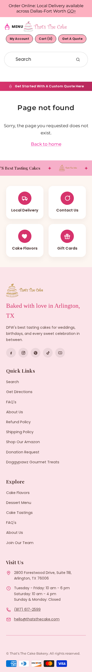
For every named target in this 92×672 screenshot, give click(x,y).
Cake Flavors (18, 492)
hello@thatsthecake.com (37, 619)
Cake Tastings (19, 512)
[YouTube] (60, 353)
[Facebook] (11, 353)
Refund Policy (18, 422)
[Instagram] (23, 353)
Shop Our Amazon (23, 441)
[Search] (78, 59)
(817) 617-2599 (27, 609)
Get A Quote (72, 39)
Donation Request (22, 452)
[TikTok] (48, 353)
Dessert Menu (18, 502)
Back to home (46, 144)
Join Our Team (19, 542)
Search (12, 381)
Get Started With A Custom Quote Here (49, 86)
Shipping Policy (19, 431)
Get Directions (19, 391)
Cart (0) (45, 39)
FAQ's (11, 402)
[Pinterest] (35, 353)
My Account (19, 39)
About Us (14, 412)
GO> (71, 11)
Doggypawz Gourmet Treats (32, 462)
